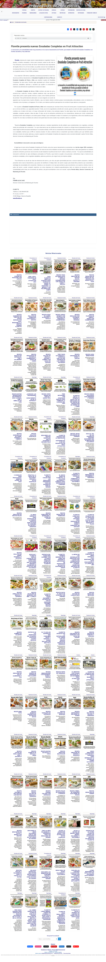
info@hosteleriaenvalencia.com (47, 953)
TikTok (69, 946)
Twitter (46, 946)
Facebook (30, 946)
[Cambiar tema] (2, 11)
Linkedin (62, 946)
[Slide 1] (75, 93)
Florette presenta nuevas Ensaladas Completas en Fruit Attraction (47, 46)
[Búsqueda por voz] (56, 939)
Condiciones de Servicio (58, 953)
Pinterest (54, 946)
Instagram (38, 946)
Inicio (12, 22)
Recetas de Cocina (18, 258)
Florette (17, 60)
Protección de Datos (67, 953)
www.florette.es (17, 198)
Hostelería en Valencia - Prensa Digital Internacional (53, 949)
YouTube (76, 946)
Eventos (78, 655)
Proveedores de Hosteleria (20, 22)
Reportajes (34, 377)
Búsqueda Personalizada (53, 935)
